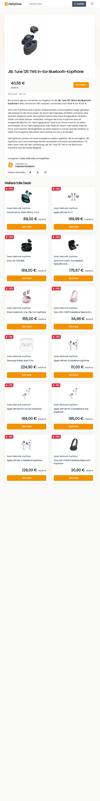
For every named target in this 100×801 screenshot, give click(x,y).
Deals (22, 158)
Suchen (80, 3)
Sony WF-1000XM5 (15, 260)
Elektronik (30, 158)
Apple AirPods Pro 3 (63, 212)
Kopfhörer (44, 158)
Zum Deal (80, 84)
